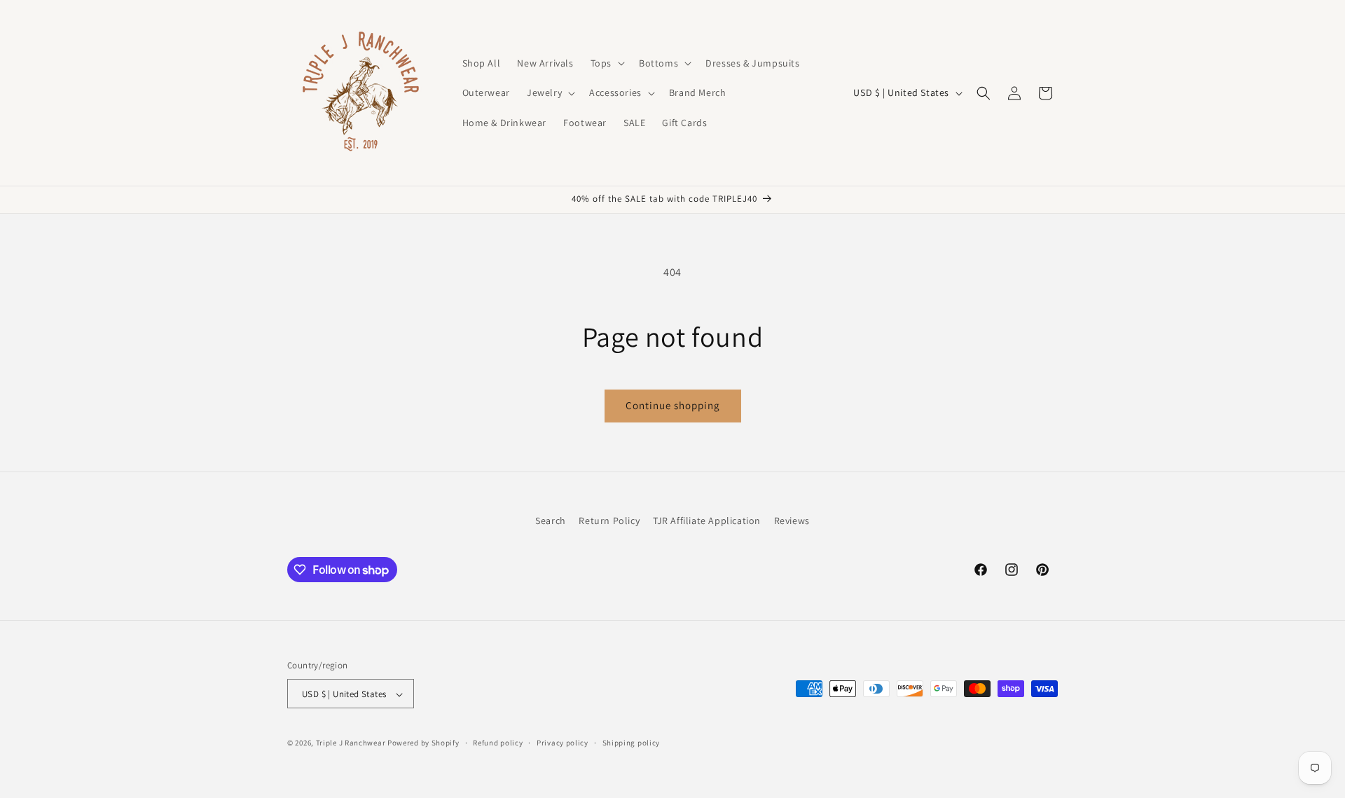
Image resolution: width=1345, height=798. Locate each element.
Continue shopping (673, 405)
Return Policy (609, 520)
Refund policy (498, 743)
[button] (606, 63)
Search (550, 520)
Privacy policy (562, 743)
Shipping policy (631, 743)
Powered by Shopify (423, 743)
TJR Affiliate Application (707, 520)
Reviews (792, 520)
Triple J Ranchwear (351, 743)
